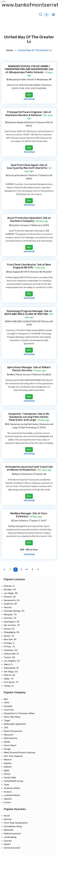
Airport (7, 844)
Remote (8, 607)
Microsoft (8, 735)
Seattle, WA (41, 474)
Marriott (8, 759)
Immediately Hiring (13, 826)
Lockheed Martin (12, 795)
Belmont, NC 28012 (42, 374)
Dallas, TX (9, 678)
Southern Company (20, 225)
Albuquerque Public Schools (21, 79)
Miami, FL (8, 664)
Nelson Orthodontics (23, 474)
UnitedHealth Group (13, 781)
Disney (7, 774)
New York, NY (10, 639)
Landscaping (10, 837)
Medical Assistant (12, 833)
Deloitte (8, 799)
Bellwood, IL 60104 (40, 225)
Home (9, 50)
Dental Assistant (12, 848)
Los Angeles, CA (12, 661)
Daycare (8, 840)
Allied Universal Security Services (19, 752)
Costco (7, 802)
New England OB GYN (17, 272)
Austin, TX (9, 636)
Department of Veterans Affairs (19, 713)
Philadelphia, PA (11, 632)
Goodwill (8, 706)
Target (7, 720)
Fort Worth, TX (11, 682)
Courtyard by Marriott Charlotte (22, 175)
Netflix (7, 742)
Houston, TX (10, 618)
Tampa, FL (9, 686)
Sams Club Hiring (12, 717)
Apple (6, 770)
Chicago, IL (9, 643)
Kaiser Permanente (13, 731)
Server (7, 815)
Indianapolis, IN (11, 668)
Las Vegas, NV (11, 593)
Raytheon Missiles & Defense (20, 122)
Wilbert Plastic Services (20, 374)
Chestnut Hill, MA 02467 (41, 272)
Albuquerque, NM (44, 79)
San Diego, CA (11, 671)
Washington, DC (12, 621)
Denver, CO (9, 629)
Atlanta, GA (9, 675)
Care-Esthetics (20, 521)
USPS (6, 702)
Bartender (9, 830)
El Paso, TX (9, 646)
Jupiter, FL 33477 (39, 521)
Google (7, 749)
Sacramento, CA (12, 600)
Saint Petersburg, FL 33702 (33, 427)
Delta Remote (10, 738)
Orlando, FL (9, 586)
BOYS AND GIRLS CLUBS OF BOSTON (23, 321)
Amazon (8, 792)
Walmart (8, 767)
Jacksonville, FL (11, 653)
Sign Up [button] (46, 15)
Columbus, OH (10, 650)
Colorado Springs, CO (14, 611)
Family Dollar (10, 777)
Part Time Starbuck (13, 756)
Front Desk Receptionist (16, 823)
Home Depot (10, 745)
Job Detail (29, 99)
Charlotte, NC (10, 604)
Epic (6, 699)
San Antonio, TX (12, 625)
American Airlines (12, 788)
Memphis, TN (10, 614)
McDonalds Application (15, 724)
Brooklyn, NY (10, 589)
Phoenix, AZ (10, 596)
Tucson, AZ (9, 657)
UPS (6, 727)
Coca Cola (9, 710)
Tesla (6, 784)
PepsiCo (8, 763)
